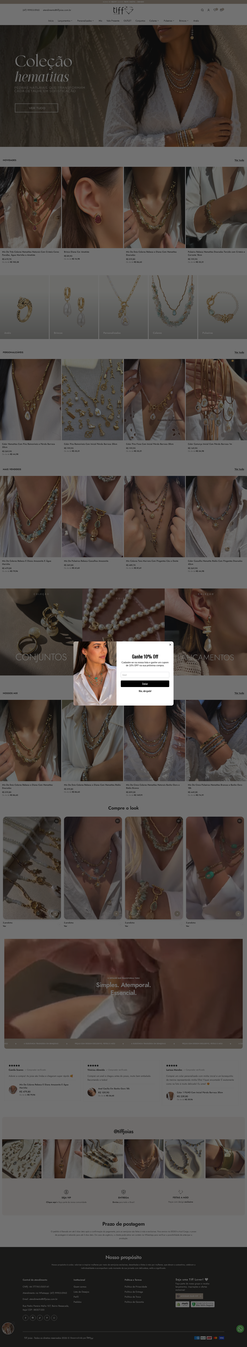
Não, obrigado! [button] (145, 691)
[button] (170, 645)
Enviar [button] (145, 684)
